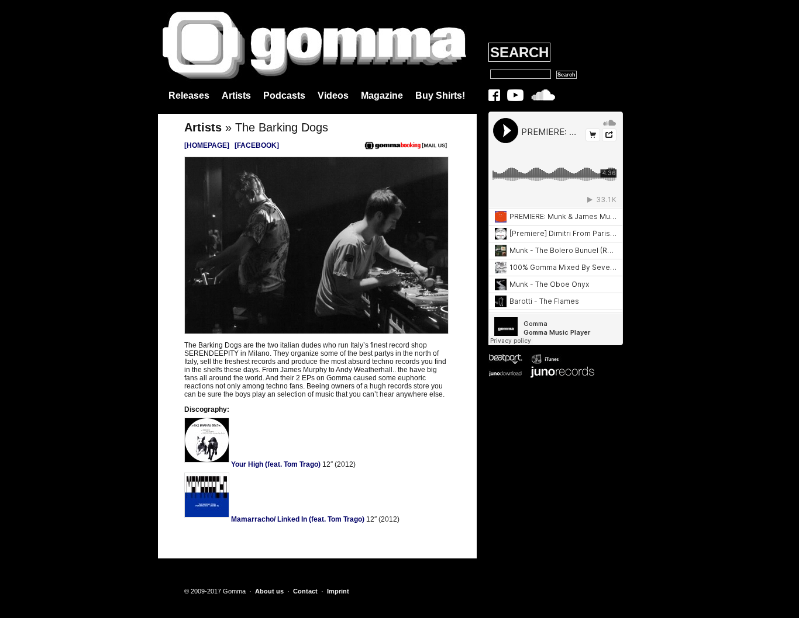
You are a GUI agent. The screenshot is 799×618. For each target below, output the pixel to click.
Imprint (338, 591)
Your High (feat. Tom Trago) (275, 464)
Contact (305, 591)
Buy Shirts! (440, 95)
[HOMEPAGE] (206, 145)
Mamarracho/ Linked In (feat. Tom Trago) (296, 519)
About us (269, 591)
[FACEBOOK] (257, 145)
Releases (188, 95)
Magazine (382, 95)
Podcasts (284, 95)
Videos (333, 95)
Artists (236, 95)
